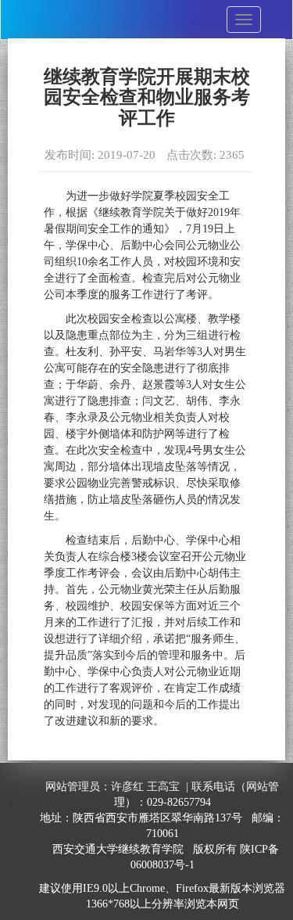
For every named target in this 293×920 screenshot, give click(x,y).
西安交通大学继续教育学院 (118, 849)
